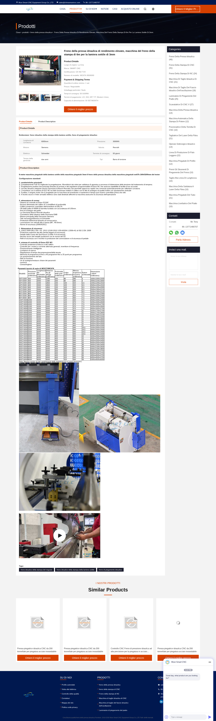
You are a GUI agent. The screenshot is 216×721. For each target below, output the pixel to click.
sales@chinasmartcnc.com (69, 2)
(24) (183, 73)
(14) (183, 111)
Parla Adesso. (183, 239)
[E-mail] (182, 232)
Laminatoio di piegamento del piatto (113, 710)
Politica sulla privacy (70, 707)
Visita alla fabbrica (69, 689)
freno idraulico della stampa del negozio (36, 570)
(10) (182, 128)
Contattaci (66, 698)
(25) (182, 97)
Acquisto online (130, 9)
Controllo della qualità (70, 694)
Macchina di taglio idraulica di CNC (112, 698)
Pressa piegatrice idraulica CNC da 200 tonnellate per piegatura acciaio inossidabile (36, 650)
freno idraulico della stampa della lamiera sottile (75, 570)
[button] (20, 627)
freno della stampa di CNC (109, 689)
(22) (181, 154)
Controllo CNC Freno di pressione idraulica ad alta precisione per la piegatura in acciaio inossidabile (84, 650)
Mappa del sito (67, 703)
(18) (182, 89)
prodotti (25, 32)
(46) (181, 58)
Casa (18, 32)
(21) (183, 80)
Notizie (105, 9)
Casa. (63, 9)
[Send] (210, 717)
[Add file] (166, 717)
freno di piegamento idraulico (110, 570)
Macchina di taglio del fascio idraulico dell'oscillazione (113, 704)
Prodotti (75, 9)
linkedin (161, 702)
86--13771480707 (92, 2)
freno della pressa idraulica (41, 32)
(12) (181, 120)
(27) (181, 104)
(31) (181, 66)
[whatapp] (176, 232)
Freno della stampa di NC (109, 694)
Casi (114, 9)
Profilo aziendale (68, 685)
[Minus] (209, 662)
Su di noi (90, 9)
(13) (182, 145)
